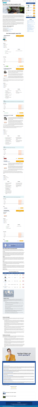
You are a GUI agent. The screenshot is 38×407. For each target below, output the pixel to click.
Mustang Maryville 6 (5, 275)
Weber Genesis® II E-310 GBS (10, 29)
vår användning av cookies (12, 406)
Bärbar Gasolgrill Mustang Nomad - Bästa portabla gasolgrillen (30, 29)
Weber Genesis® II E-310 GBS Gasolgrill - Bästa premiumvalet (30, 26)
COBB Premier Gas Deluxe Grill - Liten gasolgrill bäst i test (31, 24)
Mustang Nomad (10, 31)
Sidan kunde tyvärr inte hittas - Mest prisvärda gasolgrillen (31, 27)
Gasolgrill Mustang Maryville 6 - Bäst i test (31, 23)
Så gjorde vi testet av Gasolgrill (30, 31)
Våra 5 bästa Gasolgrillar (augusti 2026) (30, 21)
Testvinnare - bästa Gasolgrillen (30, 20)
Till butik (19, 115)
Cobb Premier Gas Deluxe (5, 278)
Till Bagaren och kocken (21, 158)
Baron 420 (9, 30)
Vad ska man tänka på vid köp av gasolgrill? (30, 30)
